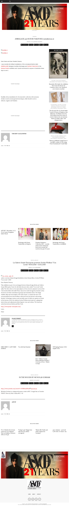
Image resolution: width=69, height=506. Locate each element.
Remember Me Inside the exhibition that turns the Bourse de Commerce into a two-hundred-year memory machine (58, 86)
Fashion (34, 36)
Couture (59, 104)
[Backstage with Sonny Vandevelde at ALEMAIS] (60, 234)
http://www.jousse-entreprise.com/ (11, 306)
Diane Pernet (38, 267)
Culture (53, 80)
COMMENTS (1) (25, 270)
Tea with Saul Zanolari (24, 347)
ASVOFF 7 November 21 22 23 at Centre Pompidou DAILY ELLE (8, 232)
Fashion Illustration (60, 105)
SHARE (31, 44)
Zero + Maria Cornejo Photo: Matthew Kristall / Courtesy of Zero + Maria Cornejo (43, 361)
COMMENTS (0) (25, 383)
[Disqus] (23, 166)
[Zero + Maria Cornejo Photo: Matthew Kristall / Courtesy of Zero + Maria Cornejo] (43, 350)
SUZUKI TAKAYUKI (32, 66)
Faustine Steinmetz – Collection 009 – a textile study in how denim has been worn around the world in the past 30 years (43, 246)
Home (29, 494)
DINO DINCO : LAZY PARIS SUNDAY (8, 347)
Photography (58, 81)
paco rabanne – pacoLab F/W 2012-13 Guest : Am (59, 430)
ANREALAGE (4, 66)
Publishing (64, 81)
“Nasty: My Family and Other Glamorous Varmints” (42, 431)
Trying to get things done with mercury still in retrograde (25, 431)
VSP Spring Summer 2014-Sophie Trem (60, 347)
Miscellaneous (34, 260)
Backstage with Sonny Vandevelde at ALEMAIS (59, 243)
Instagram (52, 81)
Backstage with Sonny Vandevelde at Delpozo (24, 243)
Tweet (64, 108)
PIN (41, 44)
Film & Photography (60, 80)
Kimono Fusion (5, 68)
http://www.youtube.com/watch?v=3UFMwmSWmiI (15, 388)
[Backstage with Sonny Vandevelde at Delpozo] (25, 234)
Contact (39, 494)
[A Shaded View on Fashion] (34, 17)
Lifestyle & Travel (61, 107)
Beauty (52, 135)
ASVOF (38, 380)
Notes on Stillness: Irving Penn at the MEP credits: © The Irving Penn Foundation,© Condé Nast (58, 142)
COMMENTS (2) (25, 44)
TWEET (37, 44)
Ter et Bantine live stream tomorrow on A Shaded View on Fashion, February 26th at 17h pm (8, 432)
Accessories (54, 104)
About (33, 494)
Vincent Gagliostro (38, 42)
